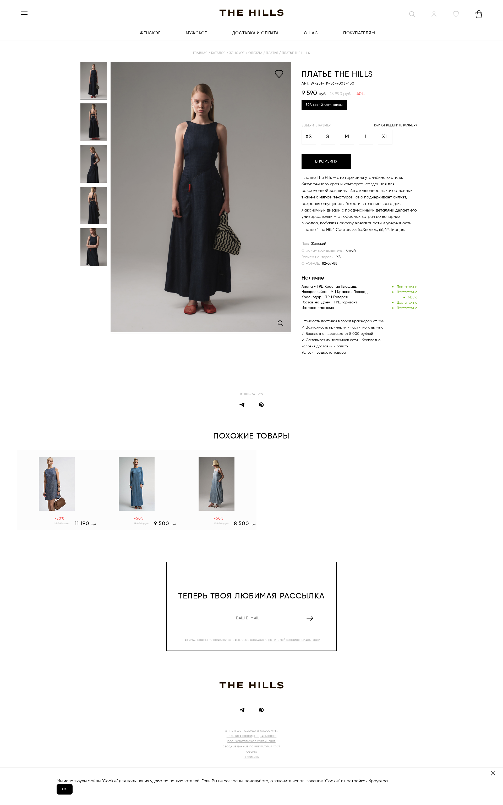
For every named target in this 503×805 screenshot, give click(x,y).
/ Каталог (218, 53)
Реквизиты (252, 757)
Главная (201, 53)
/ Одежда (254, 53)
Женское (150, 33)
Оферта (251, 752)
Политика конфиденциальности (252, 736)
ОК (64, 789)
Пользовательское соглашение (251, 741)
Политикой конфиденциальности (294, 640)
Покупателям (359, 33)
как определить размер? (395, 125)
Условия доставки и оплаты (325, 346)
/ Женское (236, 53)
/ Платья (271, 53)
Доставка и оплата (255, 33)
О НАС (311, 33)
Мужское (196, 33)
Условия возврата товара (324, 352)
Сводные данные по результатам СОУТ (251, 746)
